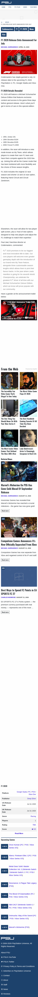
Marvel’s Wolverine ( (17, 927)
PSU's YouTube (9, 957)
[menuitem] (3, 7)
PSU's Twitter (8, 962)
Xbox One (32, 794)
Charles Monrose (8, 597)
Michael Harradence (9, 47)
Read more (5, 511)
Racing (33, 816)
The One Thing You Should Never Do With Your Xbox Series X (9, 421)
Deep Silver (31, 798)
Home (3, 7)
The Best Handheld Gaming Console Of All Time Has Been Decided (28, 422)
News (25, 7)
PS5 (10, 7)
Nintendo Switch (29, 869)
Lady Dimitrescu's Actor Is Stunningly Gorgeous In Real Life (28, 451)
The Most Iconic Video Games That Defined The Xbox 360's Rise (9, 451)
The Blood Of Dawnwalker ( (20, 894)
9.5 (34, 829)
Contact (6, 975)
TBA (34, 825)
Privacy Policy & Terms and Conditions (19, 966)
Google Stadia (22, 792)
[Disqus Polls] (19, 644)
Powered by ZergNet (31, 369)
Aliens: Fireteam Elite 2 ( (19, 856)
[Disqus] (19, 697)
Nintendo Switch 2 (17, 872)
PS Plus (17, 7)
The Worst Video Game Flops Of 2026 (28, 392)
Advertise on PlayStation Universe (17, 971)
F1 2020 (23, 29)
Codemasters (7, 29)
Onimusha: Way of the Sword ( (21, 916)
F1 (17, 29)
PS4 (3, 34)
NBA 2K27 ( (13, 905)
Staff (5, 985)
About (5, 980)
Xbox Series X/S (16, 859)
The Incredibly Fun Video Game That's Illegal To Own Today (9, 394)
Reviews (6, 994)
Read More (19, 833)
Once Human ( (15, 845)
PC (29, 792)
